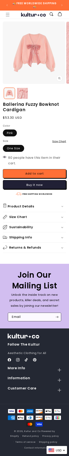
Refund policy (30, 436)
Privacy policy (50, 436)
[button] (7, 14)
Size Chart (59, 141)
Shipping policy (48, 441)
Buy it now (34, 185)
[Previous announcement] (7, 5)
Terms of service (25, 441)
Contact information (36, 447)
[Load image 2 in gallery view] (22, 93)
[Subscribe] (57, 317)
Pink (10, 133)
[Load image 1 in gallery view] (9, 93)
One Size (13, 148)
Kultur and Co (32, 431)
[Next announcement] (62, 5)
